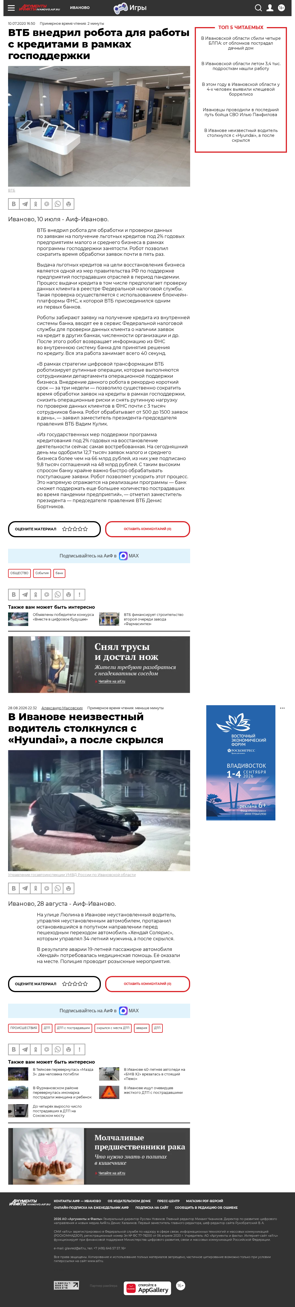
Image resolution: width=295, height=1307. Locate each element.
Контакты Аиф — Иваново (77, 1201)
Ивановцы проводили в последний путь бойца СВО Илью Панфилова (241, 112)
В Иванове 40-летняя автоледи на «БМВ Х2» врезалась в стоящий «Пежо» (154, 1074)
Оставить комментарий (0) (147, 529)
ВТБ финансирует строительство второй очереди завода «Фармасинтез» (154, 619)
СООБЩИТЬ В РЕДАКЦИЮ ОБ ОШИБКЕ (206, 1208)
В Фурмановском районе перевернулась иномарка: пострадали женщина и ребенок (62, 1092)
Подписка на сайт (151, 1208)
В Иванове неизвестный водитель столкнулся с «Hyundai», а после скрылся (241, 135)
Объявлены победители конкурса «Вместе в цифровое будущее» (63, 616)
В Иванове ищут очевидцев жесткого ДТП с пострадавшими (153, 1090)
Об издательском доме (129, 1201)
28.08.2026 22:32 (22, 708)
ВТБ (11, 190)
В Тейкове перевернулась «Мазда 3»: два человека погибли (63, 1071)
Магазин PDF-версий (204, 1201)
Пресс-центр (168, 1201)
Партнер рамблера (103, 1285)
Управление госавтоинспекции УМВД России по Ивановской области (72, 875)
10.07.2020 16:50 (21, 23)
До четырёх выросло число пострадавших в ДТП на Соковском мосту (57, 1111)
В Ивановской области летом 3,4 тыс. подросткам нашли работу (241, 66)
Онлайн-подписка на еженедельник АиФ (91, 1208)
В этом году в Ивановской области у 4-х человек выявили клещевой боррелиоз (241, 89)
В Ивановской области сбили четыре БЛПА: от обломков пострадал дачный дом (241, 43)
